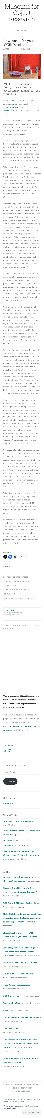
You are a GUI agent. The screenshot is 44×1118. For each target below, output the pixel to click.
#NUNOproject (21, 581)
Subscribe (10, 781)
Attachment (9, 840)
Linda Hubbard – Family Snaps (18, 973)
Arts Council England (16, 590)
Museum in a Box (11, 1003)
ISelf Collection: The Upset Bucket (20, 962)
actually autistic (14, 585)
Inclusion (9, 594)
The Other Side (10, 1028)
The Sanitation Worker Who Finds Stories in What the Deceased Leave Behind (20, 1043)
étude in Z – (9, 845)
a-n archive (9, 803)
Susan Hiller (9, 1010)
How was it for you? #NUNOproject (20, 821)
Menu (23, 30)
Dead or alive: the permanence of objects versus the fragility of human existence (21, 855)
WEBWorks (14, 726)
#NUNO (7, 581)
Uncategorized (20, 577)
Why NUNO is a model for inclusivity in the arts (12, 612)
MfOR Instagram (11, 996)
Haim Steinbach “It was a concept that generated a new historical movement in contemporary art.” (22, 918)
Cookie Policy (12, 1108)
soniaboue (25, 49)
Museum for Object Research (22, 12)
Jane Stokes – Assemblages (16, 985)
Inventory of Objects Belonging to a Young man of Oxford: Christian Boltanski (20, 951)
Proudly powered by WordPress (22, 1085)
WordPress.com (22, 1091)
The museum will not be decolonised (21, 1017)
